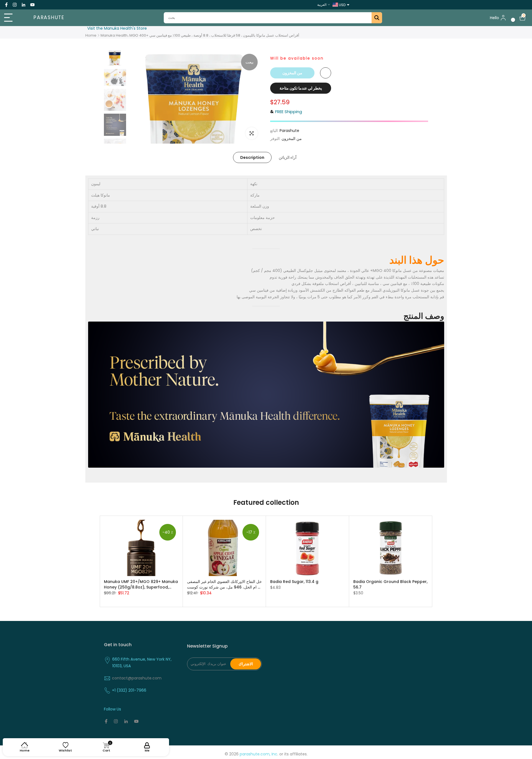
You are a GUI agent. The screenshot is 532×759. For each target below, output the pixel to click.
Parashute (49, 17)
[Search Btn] (377, 17)
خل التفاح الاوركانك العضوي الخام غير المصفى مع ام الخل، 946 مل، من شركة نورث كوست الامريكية (224, 584)
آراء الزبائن (287, 157)
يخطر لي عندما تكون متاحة (301, 88)
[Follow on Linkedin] (23, 4)
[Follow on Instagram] (15, 4)
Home (90, 35)
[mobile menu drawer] (13, 18)
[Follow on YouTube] (32, 4)
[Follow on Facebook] (6, 4)
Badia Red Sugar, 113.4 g (294, 581)
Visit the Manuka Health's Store (117, 28)
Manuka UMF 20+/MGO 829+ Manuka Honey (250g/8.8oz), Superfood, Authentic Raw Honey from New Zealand (141, 584)
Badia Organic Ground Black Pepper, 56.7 (390, 584)
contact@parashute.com (137, 678)
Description (252, 157)
